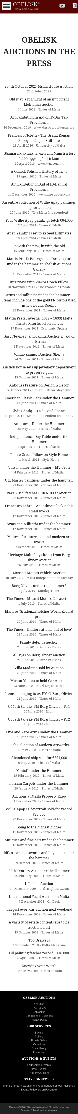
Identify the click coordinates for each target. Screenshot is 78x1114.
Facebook (51, 1089)
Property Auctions (39, 1072)
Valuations (39, 1044)
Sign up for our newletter (17, 1085)
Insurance (39, 1052)
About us (39, 1004)
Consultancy (39, 1048)
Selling (39, 1036)
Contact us (39, 1012)
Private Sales (39, 1040)
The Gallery (39, 1008)
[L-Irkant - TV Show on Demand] (62, 5)
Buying (39, 1032)
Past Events (39, 1069)
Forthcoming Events (39, 1065)
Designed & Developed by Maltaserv (39, 1110)
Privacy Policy (39, 1019)
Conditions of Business (39, 1015)
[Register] (74, 5)
